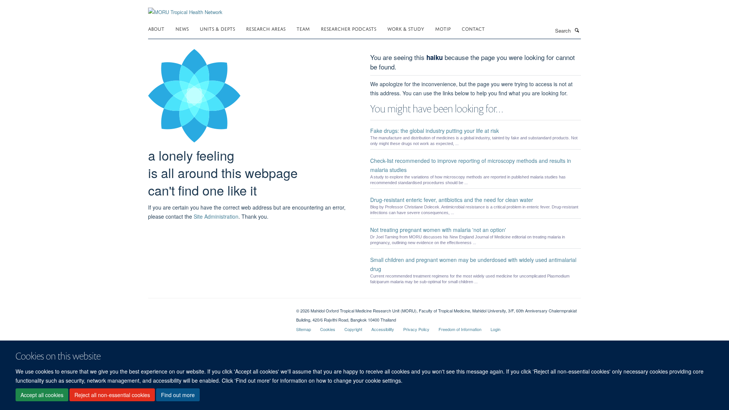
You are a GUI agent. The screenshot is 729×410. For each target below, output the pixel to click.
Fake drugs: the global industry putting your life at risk (434, 130)
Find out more (178, 395)
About (156, 28)
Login (495, 329)
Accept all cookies (42, 395)
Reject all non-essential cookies (112, 395)
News (182, 28)
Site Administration (216, 216)
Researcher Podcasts (348, 28)
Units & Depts (217, 28)
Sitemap (303, 329)
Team (303, 28)
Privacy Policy (416, 329)
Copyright (353, 329)
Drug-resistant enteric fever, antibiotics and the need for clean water (451, 199)
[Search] (577, 30)
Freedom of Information (460, 329)
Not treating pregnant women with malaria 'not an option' (438, 229)
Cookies (327, 329)
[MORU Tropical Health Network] (185, 7)
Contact (473, 28)
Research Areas (266, 28)
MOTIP (443, 28)
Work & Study (405, 28)
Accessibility (382, 329)
